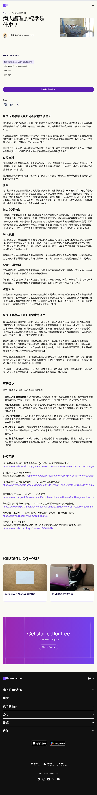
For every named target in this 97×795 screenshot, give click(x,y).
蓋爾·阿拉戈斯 (16, 35)
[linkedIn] (48, 779)
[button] (92, 5)
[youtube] (58, 779)
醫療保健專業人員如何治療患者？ (16, 66)
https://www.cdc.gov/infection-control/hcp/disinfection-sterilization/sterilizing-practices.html (49, 497)
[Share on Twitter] (17, 104)
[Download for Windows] (58, 743)
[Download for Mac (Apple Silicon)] (39, 743)
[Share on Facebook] (11, 104)
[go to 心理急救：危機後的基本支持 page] (72, 577)
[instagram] (43, 779)
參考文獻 (7, 75)
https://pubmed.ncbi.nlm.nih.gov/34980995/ (25, 516)
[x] (53, 779)
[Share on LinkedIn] (5, 104)
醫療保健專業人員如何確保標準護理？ (18, 62)
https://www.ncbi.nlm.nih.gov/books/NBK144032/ (28, 528)
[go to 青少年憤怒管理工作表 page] (25, 577)
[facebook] (38, 779)
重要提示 (7, 71)
